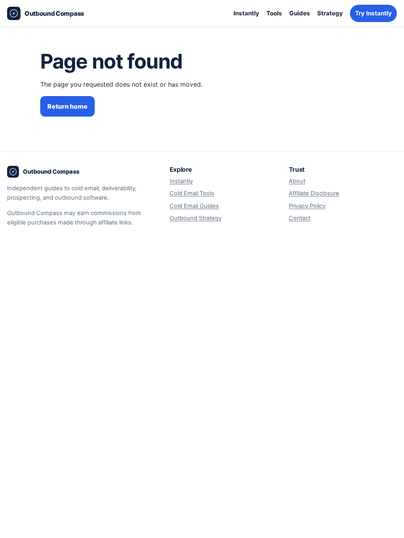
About (297, 181)
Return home (67, 106)
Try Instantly (373, 13)
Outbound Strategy (196, 218)
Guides (299, 13)
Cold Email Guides (194, 206)
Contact (299, 218)
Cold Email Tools (192, 193)
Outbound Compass (54, 13)
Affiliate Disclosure (314, 193)
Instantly (246, 13)
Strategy (330, 13)
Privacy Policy (307, 206)
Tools (274, 13)
